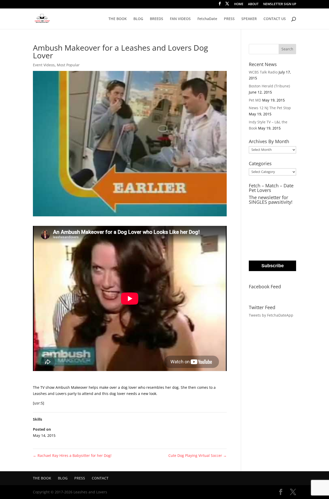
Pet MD (255, 100)
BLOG (138, 19)
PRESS (229, 19)
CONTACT (100, 478)
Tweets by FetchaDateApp (271, 315)
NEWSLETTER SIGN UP (279, 4)
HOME (238, 4)
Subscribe (272, 265)
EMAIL (255, 210)
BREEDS (156, 19)
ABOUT (253, 4)
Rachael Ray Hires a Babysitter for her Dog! (72, 455)
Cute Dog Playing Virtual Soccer (197, 455)
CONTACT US (274, 19)
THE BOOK (117, 19)
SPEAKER (249, 19)
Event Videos (44, 64)
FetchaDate (207, 19)
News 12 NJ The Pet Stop (270, 107)
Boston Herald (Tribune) (269, 86)
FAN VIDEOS (180, 19)
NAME (255, 230)
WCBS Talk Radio (263, 72)
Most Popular (68, 64)
